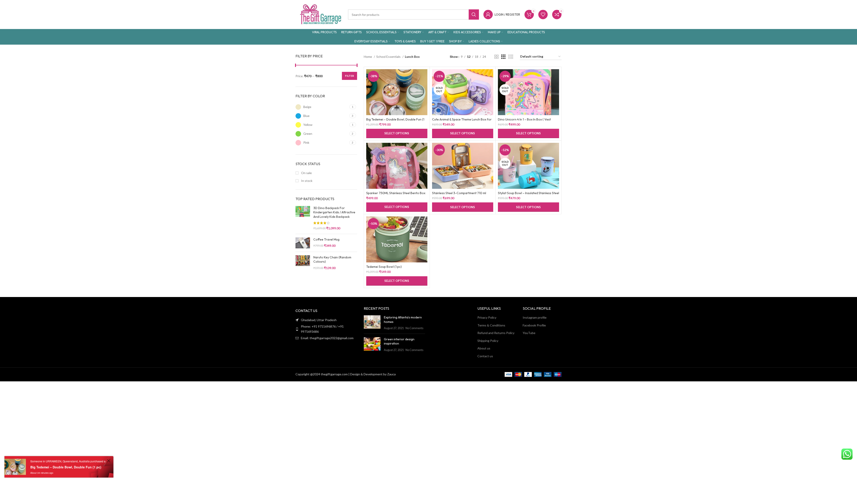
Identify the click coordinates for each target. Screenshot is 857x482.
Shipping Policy (487, 341)
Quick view (424, 86)
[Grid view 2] (496, 57)
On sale (306, 173)
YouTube (529, 333)
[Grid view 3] (503, 57)
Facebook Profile (534, 325)
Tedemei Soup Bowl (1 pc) (384, 267)
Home (368, 56)
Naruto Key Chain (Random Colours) (332, 259)
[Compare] (424, 76)
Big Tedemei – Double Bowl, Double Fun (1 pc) (65, 467)
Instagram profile (535, 317)
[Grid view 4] (510, 57)
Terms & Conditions (491, 325)
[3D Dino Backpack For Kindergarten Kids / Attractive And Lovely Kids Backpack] (302, 218)
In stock (306, 181)
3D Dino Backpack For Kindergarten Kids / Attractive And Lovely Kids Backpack (334, 212)
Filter (349, 75)
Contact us (485, 356)
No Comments (414, 328)
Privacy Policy (486, 317)
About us (483, 348)
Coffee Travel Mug (326, 239)
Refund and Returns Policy (495, 333)
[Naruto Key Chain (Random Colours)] (302, 262)
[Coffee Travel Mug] (302, 242)
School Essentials (388, 56)
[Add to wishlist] (424, 96)
